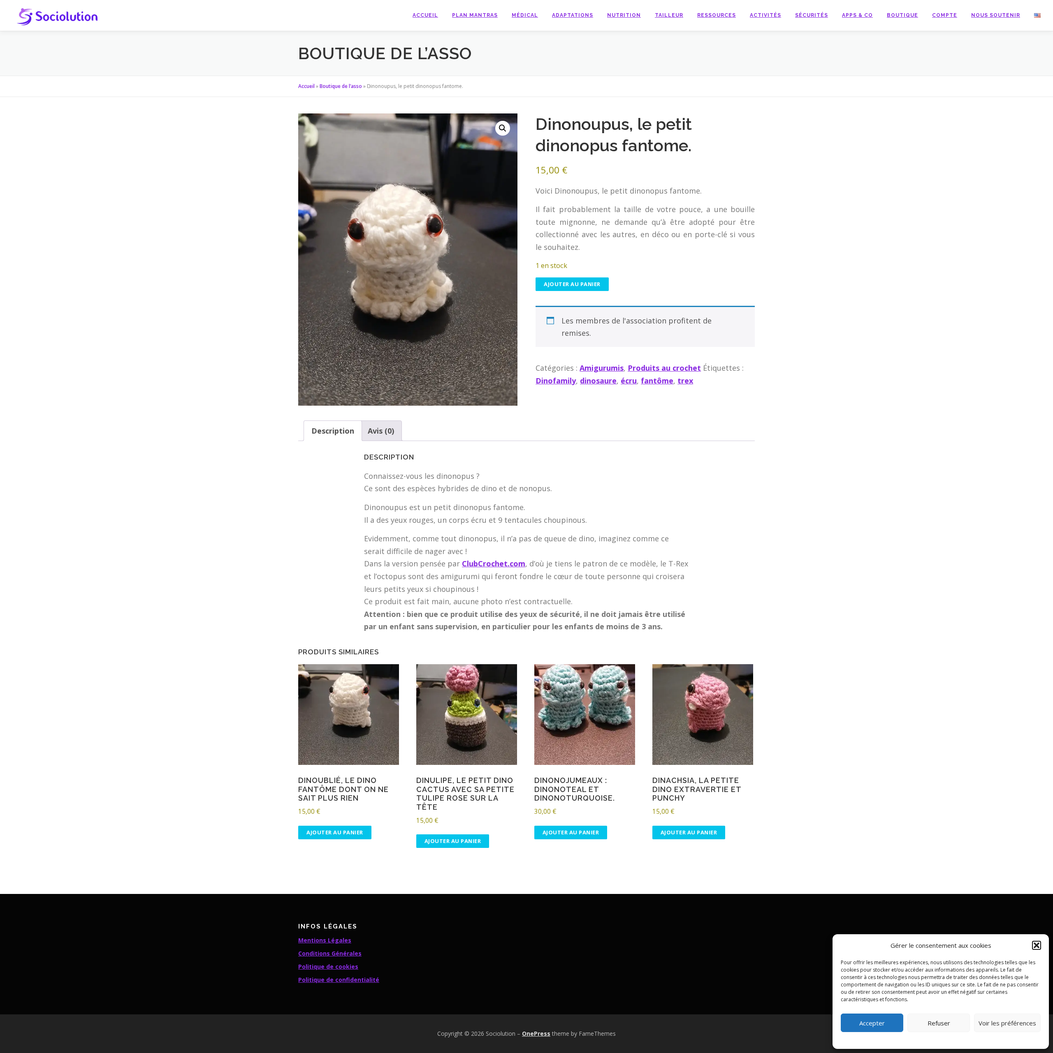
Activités (765, 15)
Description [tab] (332, 431)
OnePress (536, 1033)
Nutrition (624, 15)
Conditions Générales (330, 953)
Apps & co (857, 15)
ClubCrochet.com (493, 563)
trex (685, 381)
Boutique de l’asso (341, 86)
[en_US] (1034, 15)
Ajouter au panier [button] (334, 832)
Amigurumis (602, 368)
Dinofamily (556, 381)
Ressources (716, 15)
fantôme (657, 381)
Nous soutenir (995, 15)
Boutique (902, 15)
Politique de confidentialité (338, 980)
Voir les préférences (1007, 1023)
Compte (944, 15)
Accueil (425, 15)
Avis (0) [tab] (381, 431)
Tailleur (669, 15)
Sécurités (811, 15)
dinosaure (598, 381)
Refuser (939, 1023)
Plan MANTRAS (475, 15)
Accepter (872, 1023)
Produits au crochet (664, 368)
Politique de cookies (328, 966)
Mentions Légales (324, 940)
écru (629, 381)
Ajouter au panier (572, 284)
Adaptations (572, 15)
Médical (525, 15)
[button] (1036, 945)
